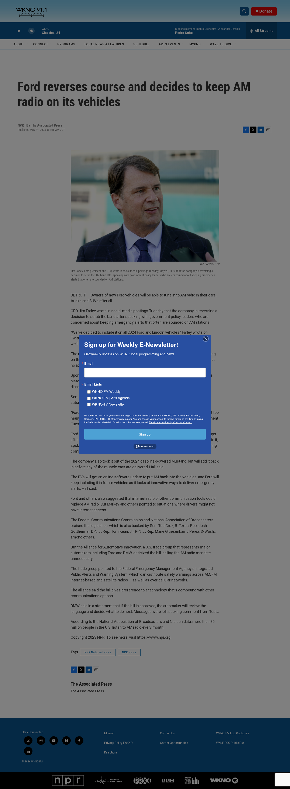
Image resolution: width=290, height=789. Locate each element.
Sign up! (145, 434)
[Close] (207, 338)
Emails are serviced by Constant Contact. (170, 422)
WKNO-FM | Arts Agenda (111, 397)
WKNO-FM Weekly (106, 391)
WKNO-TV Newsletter (108, 404)
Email (88, 363)
